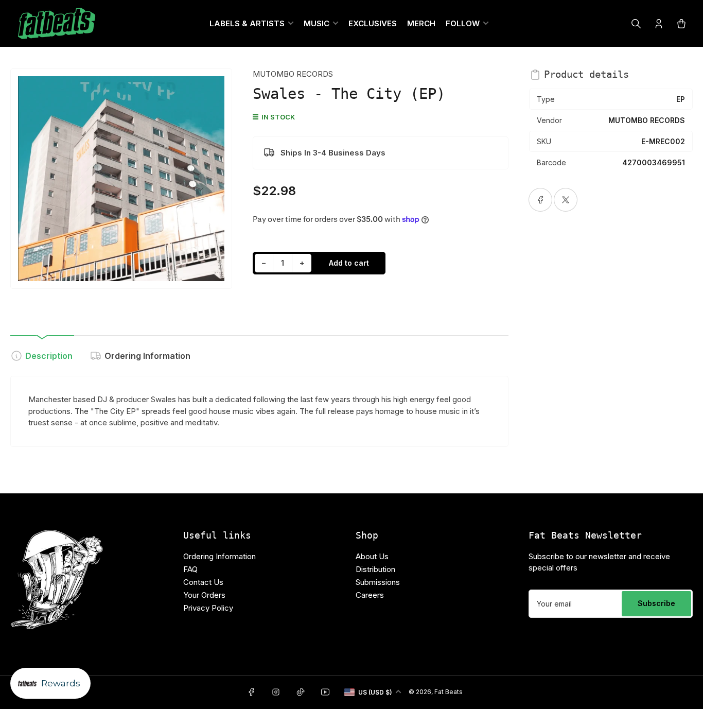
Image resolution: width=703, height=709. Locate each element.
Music (316, 23)
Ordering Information (147, 356)
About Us (372, 556)
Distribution (375, 569)
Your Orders (204, 595)
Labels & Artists (247, 23)
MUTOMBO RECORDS (293, 74)
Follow (463, 23)
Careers (370, 595)
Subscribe (656, 603)
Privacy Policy (208, 608)
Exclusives (372, 23)
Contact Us (203, 582)
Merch (421, 23)
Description (49, 356)
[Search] (636, 23)
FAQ (190, 569)
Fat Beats (448, 692)
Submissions (378, 582)
